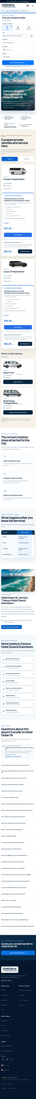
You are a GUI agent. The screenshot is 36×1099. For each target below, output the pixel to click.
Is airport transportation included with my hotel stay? (15, 881)
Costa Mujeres (4, 1000)
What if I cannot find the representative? (12, 829)
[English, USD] (28, 6)
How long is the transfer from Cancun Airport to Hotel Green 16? (17, 771)
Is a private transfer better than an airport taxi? (14, 887)
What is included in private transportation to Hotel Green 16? (17, 804)
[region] (18, 544)
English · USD (6, 1065)
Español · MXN (7, 1070)
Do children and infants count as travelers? (12, 862)
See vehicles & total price (16, 62)
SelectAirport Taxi (18, 382)
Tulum (2, 1010)
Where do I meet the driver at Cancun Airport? (13, 823)
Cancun (3, 990)
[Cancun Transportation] (8, 6)
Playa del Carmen (5, 995)
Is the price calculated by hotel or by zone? (12, 784)
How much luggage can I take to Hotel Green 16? (14, 855)
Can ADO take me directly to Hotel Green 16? (13, 894)
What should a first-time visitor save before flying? (14, 919)
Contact (3, 1025)
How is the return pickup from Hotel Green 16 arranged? (16, 874)
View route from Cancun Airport (10, 627)
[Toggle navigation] (33, 6)
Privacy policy (4, 1030)
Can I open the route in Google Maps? (11, 907)
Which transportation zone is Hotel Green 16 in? (14, 778)
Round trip (26, 159)
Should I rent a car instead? (8, 900)
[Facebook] (3, 1059)
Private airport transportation (25, 990)
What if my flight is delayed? (8, 836)
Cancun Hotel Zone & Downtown (12, 10)
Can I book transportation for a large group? (13, 868)
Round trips (21, 995)
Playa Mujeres (4, 1005)
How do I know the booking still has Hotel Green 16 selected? (17, 926)
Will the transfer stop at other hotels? (11, 849)
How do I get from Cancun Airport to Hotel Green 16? (15, 765)
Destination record (9, 756)
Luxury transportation (24, 1000)
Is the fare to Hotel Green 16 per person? (12, 791)
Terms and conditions (6, 1035)
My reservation (4, 1020)
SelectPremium (18, 235)
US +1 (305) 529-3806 (12, 1)
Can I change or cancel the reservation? (12, 913)
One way (10, 159)
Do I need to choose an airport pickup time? (12, 842)
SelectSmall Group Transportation (18, 412)
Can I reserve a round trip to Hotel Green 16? (13, 816)
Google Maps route (17, 756)
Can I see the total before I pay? (9, 797)
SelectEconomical (25, 251)
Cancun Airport (22, 1005)
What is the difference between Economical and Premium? (17, 810)
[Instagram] (7, 1059)
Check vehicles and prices (17, 953)
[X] (12, 1059)
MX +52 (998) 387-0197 (24, 1)
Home (2, 10)
